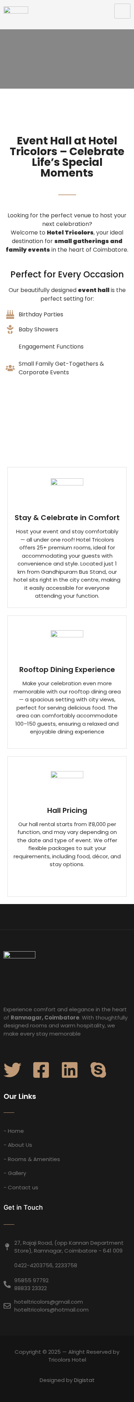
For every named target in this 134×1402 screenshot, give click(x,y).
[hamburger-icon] (122, 11)
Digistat (84, 1380)
